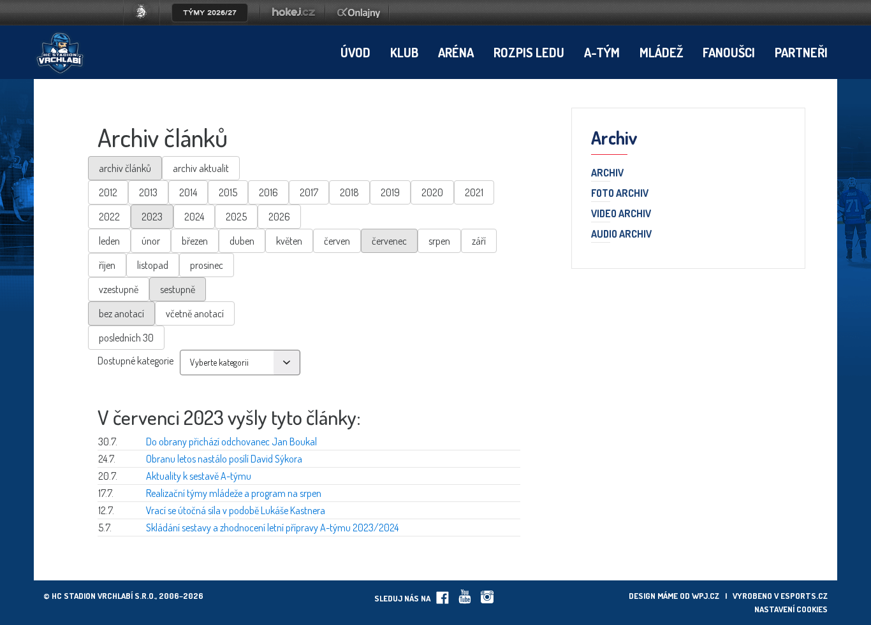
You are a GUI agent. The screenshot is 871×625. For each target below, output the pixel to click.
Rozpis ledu (529, 52)
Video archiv (621, 214)
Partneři (801, 52)
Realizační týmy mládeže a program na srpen (233, 493)
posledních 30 (126, 337)
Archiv (607, 173)
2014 (188, 192)
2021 (474, 192)
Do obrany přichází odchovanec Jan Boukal (231, 441)
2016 (268, 192)
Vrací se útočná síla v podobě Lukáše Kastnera (235, 510)
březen (195, 240)
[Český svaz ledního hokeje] (146, 21)
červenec (389, 240)
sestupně (177, 289)
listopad (152, 265)
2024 (194, 216)
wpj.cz (705, 596)
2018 (349, 192)
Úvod (355, 52)
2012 (108, 192)
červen (337, 240)
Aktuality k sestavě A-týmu (198, 476)
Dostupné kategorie (135, 360)
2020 (432, 192)
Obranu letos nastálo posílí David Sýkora (224, 458)
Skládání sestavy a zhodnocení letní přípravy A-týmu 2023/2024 (272, 527)
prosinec (206, 265)
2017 (309, 192)
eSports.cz (804, 596)
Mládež (661, 52)
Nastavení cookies (791, 609)
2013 (148, 192)
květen (289, 240)
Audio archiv (621, 234)
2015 (228, 192)
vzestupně (118, 289)
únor (151, 240)
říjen (107, 265)
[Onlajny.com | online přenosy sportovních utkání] (361, 21)
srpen (439, 240)
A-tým (602, 52)
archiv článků (125, 168)
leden (109, 240)
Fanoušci (729, 52)
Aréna (456, 52)
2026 (279, 216)
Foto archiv (619, 193)
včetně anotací (195, 313)
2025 (236, 216)
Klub (404, 52)
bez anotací (121, 313)
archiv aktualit (201, 168)
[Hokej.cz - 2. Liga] (293, 21)
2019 (390, 192)
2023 (152, 216)
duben (242, 240)
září (479, 240)
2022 (109, 216)
